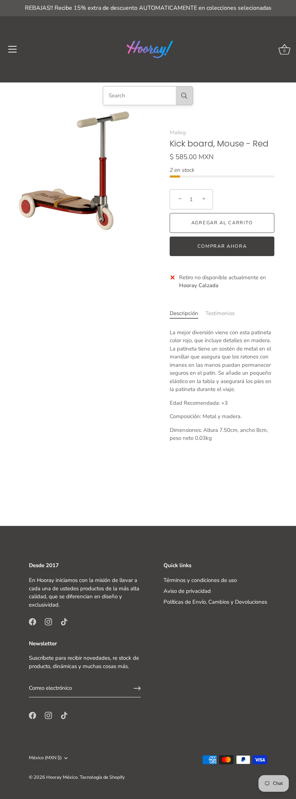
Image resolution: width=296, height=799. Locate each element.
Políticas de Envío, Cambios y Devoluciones (215, 601)
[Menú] (13, 49)
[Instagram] (48, 621)
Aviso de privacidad (187, 591)
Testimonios (220, 313)
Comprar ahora (222, 246)
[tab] (187, 313)
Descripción (184, 313)
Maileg (178, 132)
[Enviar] (137, 688)
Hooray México (62, 777)
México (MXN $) (45, 758)
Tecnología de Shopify (102, 777)
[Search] (184, 95)
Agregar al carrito (222, 223)
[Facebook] (32, 621)
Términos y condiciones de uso (200, 580)
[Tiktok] (64, 621)
